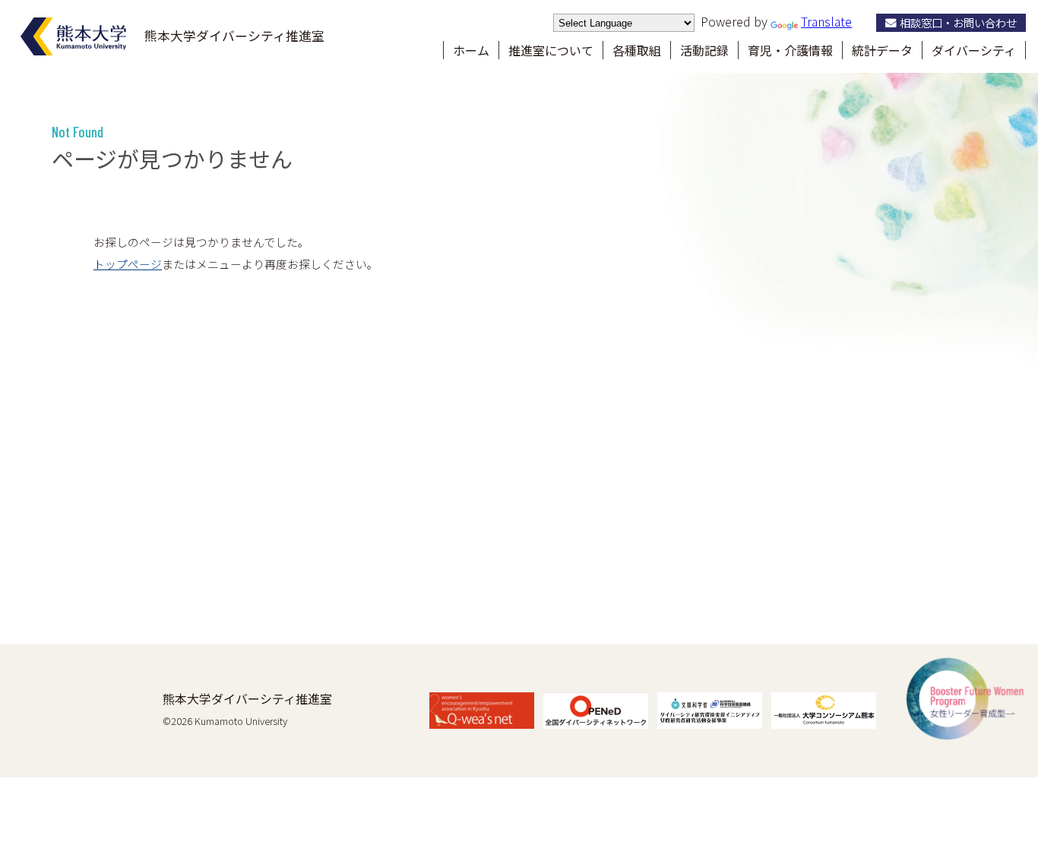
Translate (826, 21)
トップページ (127, 264)
